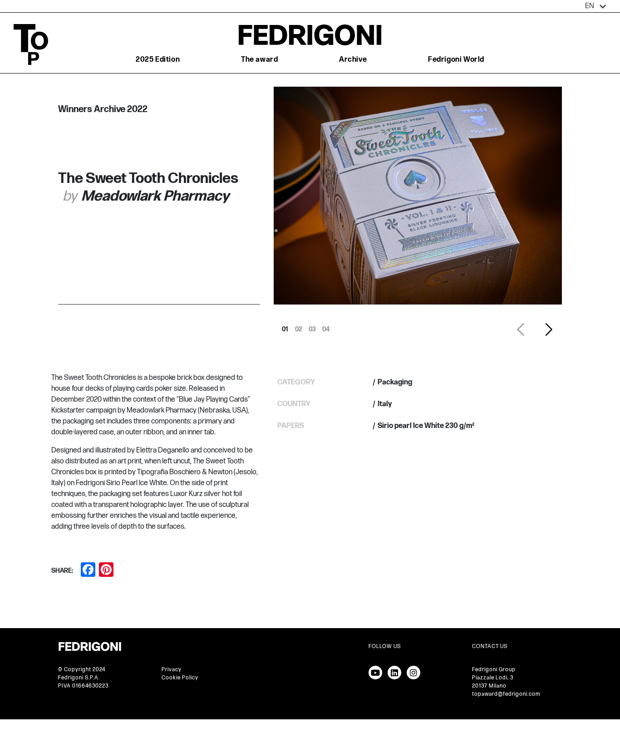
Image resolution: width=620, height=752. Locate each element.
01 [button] (285, 326)
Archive (353, 59)
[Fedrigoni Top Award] (310, 34)
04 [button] (326, 326)
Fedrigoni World (456, 59)
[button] (595, 6)
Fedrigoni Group (494, 669)
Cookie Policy (180, 677)
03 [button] (312, 326)
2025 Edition (158, 59)
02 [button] (298, 326)
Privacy (172, 669)
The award (259, 59)
